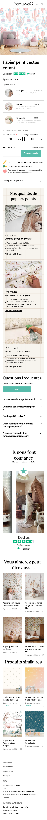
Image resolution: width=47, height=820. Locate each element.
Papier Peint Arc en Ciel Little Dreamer (34, 698)
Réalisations (8, 766)
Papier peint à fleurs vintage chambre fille (34, 649)
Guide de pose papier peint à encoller (18, 791)
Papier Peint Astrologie (30, 741)
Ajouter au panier (31, 153)
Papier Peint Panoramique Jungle (9, 743)
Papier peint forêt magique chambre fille (33, 605)
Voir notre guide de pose (13, 254)
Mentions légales (10, 810)
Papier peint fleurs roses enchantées (11, 604)
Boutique (6, 776)
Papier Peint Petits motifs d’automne (11, 698)
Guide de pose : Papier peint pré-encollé (19, 794)
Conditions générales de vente (15, 807)
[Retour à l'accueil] (23, 4)
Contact (6, 798)
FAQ (17, 389)
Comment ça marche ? (12, 785)
